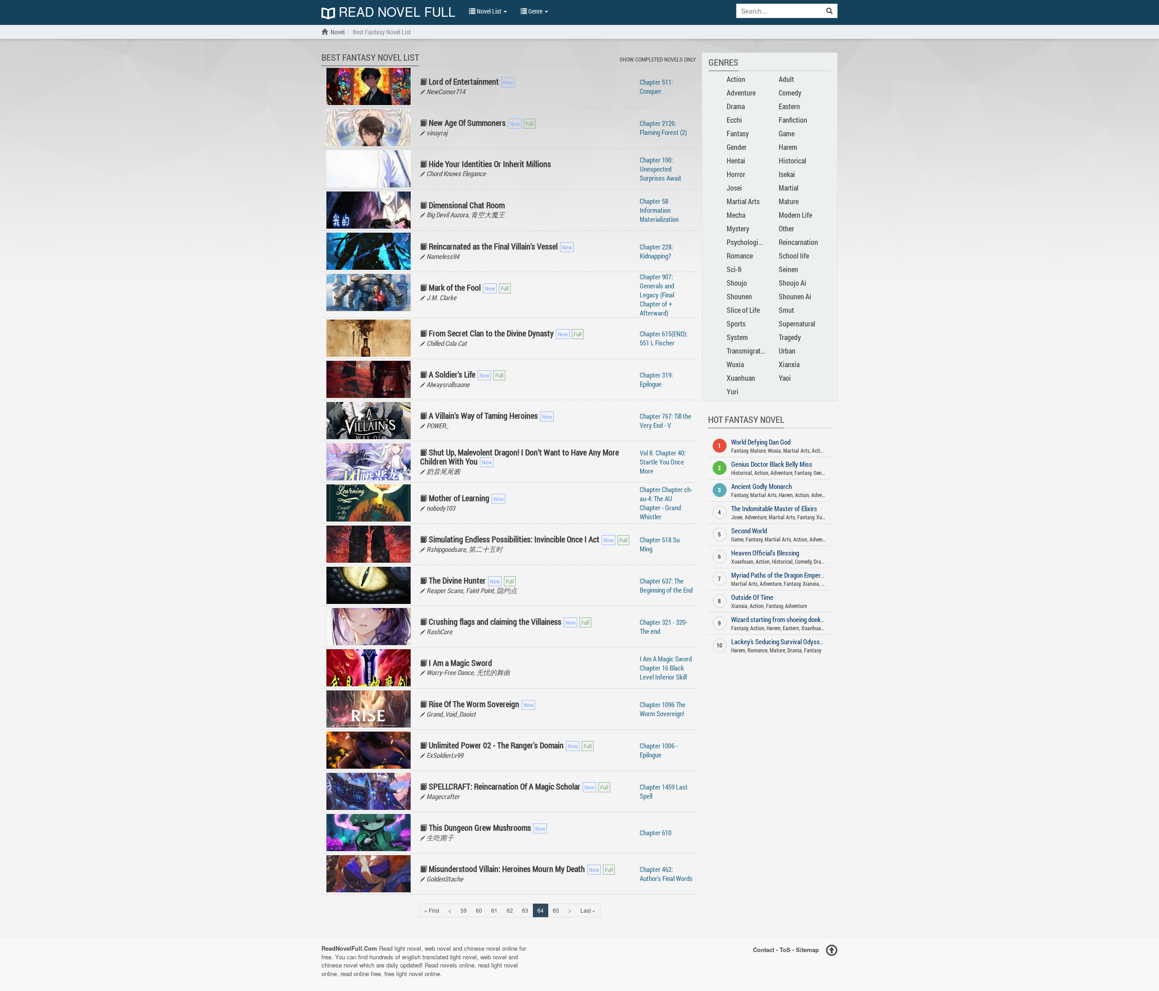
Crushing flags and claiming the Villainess (495, 621)
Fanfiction (793, 119)
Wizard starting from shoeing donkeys (780, 619)
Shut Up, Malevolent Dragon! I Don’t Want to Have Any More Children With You (519, 457)
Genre (535, 11)
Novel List (489, 11)
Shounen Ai (795, 296)
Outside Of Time (752, 597)
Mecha (736, 215)
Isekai (787, 174)
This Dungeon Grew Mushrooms (480, 827)
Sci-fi (734, 269)
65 (556, 910)
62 (510, 910)
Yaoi (785, 378)
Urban (787, 350)
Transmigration (748, 350)
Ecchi (734, 119)
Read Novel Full (395, 12)
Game (787, 133)
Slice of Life (743, 310)
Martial (789, 187)
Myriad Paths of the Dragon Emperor (778, 574)
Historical (792, 160)
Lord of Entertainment (464, 81)
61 (494, 910)
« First (431, 910)
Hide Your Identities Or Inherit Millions (490, 163)
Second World (749, 530)
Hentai (736, 160)
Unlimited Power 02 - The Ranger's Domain (496, 745)
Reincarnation (798, 242)
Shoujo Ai (792, 282)
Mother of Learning (459, 498)
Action (736, 79)
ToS (785, 949)
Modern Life (795, 215)
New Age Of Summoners (467, 122)
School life (794, 255)
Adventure (741, 92)
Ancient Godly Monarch (761, 486)
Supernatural (797, 323)
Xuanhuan (741, 378)
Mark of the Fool (455, 287)
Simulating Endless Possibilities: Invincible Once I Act (514, 539)
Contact (763, 949)
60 (479, 910)
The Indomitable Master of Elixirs (774, 508)
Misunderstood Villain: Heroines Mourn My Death (507, 868)
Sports (736, 323)
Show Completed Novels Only (657, 59)
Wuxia (735, 364)
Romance (740, 255)
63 (525, 910)
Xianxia (789, 364)
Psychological (746, 242)
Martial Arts (743, 201)
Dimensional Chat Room (467, 205)
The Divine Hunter (457, 580)
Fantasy (738, 133)
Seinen (788, 269)
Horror (736, 174)
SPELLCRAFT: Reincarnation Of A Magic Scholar (504, 786)
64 (540, 910)
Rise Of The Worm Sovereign (474, 704)
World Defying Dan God (760, 441)
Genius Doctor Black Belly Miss (771, 464)
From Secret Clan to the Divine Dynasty (491, 333)
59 (463, 910)
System (737, 337)
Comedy (790, 92)
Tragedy (790, 337)
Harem (788, 147)
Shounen (739, 296)
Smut (786, 310)
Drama (736, 106)
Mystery (738, 228)
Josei (734, 187)
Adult (786, 79)
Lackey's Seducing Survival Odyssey (778, 641)
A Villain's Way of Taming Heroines (483, 415)
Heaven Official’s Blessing (765, 552)
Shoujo (737, 282)
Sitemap (807, 949)
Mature (789, 201)
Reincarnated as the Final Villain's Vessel (493, 246)
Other (786, 228)
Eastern (789, 106)
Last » (587, 910)
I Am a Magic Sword (460, 662)
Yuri (732, 391)
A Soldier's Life (452, 374)
